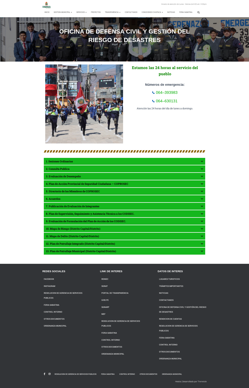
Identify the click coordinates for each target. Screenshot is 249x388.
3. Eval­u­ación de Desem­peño (63, 176)
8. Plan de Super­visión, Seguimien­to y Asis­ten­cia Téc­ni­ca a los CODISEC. (90, 213)
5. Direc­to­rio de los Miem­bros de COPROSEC (73, 191)
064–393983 (166, 92)
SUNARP (105, 307)
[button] (124, 161)
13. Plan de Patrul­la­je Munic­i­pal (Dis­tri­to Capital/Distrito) (81, 251)
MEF (103, 314)
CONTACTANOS (131, 12)
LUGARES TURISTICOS (169, 279)
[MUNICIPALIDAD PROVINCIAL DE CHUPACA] (46, 5)
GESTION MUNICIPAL (62, 12)
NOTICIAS (171, 12)
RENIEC (104, 279)
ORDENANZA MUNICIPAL (55, 326)
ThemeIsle (202, 381)
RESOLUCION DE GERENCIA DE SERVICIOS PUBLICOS (63, 295)
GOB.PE (105, 300)
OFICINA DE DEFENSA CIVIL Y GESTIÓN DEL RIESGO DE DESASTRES (182, 309)
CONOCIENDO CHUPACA (152, 12)
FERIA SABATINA (185, 12)
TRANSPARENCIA (112, 12)
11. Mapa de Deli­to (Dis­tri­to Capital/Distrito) (72, 236)
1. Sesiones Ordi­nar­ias (59, 161)
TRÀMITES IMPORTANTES (171, 286)
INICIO (47, 12)
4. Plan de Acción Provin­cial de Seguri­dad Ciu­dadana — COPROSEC (87, 184)
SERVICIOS (80, 12)
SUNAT (104, 286)
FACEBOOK (49, 279)
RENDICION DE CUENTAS (170, 319)
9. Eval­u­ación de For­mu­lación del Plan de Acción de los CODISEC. (86, 221)
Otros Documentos (54, 319)
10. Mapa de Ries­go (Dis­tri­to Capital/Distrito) (73, 228)
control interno (53, 312)
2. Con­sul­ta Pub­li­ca (57, 169)
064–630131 (166, 101)
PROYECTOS (96, 12)
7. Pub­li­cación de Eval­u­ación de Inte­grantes (72, 206)
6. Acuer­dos (53, 198)
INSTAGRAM (49, 286)
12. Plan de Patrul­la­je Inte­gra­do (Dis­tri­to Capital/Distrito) (80, 243)
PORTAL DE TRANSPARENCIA (114, 293)
